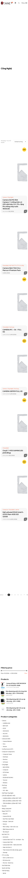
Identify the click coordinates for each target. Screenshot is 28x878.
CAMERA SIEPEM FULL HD (12, 391)
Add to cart (25, 211)
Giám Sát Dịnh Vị (7, 847)
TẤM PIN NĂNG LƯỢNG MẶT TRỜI (12, 803)
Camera (5, 197)
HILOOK (5, 733)
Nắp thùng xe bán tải (8, 829)
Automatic (5, 837)
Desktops (5, 757)
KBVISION (5, 736)
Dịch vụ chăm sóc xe (8, 857)
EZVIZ (4, 728)
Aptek (4, 873)
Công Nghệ (10, 197)
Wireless (5, 782)
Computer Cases (7, 754)
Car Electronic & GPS (7, 749)
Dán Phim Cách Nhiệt (8, 819)
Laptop (17, 509)
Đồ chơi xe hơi (6, 860)
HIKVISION (6, 731)
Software (5, 762)
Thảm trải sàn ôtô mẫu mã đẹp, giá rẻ (12, 850)
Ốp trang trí (6, 832)
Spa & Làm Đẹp (6, 868)
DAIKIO (5, 788)
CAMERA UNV (6, 723)
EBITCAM (5, 726)
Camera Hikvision (7, 741)
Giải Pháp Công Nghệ (7, 793)
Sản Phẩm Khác (6, 865)
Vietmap (5, 852)
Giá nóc (5, 824)
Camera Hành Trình (8, 842)
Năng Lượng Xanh (6, 808)
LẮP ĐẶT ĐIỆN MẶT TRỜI (8, 795)
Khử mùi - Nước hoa (8, 863)
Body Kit (5, 813)
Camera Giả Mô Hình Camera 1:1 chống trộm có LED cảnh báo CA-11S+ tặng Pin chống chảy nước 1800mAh (13, 204)
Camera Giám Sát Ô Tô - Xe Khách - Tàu (13, 839)
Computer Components (8, 751)
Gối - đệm (5, 790)
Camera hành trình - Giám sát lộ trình (12, 844)
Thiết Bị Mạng (5, 870)
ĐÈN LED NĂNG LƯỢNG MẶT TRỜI (12, 801)
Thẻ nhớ (5, 780)
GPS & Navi (6, 772)
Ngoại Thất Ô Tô (6, 811)
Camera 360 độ (7, 816)
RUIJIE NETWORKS (8, 777)
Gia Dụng (11, 327)
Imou (4, 744)
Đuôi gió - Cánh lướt (8, 821)
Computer (5, 509)
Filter (25, 673)
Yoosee (5, 746)
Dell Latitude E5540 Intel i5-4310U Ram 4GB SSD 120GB (13, 514)
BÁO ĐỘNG (6, 767)
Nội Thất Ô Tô (13, 265)
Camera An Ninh (6, 738)
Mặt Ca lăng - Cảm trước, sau (10, 826)
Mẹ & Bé (4, 806)
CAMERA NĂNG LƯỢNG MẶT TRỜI (12, 798)
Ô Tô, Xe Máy (20, 265)
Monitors (5, 759)
